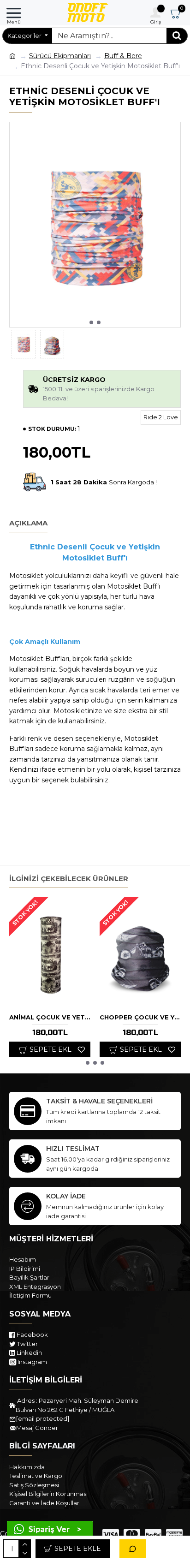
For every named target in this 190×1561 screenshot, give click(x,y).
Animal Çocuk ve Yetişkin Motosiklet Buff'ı (49, 1017)
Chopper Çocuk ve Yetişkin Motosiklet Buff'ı (140, 1017)
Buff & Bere (123, 56)
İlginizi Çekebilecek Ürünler (68, 879)
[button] (91, 322)
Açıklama (28, 523)
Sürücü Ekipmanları (60, 56)
